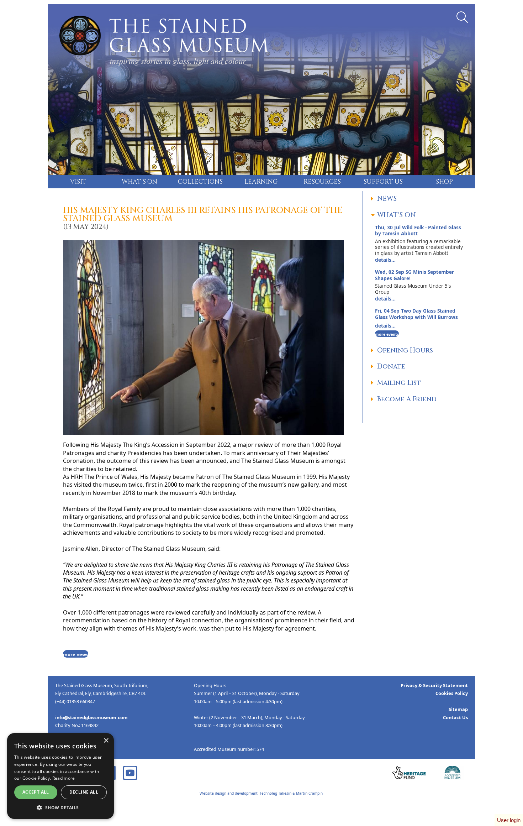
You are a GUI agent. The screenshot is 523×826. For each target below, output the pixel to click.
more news (75, 654)
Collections (200, 182)
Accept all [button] (35, 792)
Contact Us (455, 717)
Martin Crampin (309, 793)
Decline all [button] (83, 792)
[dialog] (60, 776)
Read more (63, 778)
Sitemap (458, 709)
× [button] (106, 740)
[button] (60, 808)
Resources (322, 182)
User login (509, 820)
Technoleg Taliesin (275, 793)
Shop (444, 182)
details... (419, 243)
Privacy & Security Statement (434, 685)
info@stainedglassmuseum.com (91, 717)
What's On (139, 182)
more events (387, 334)
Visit (78, 182)
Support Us (383, 182)
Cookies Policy (451, 693)
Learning (261, 182)
